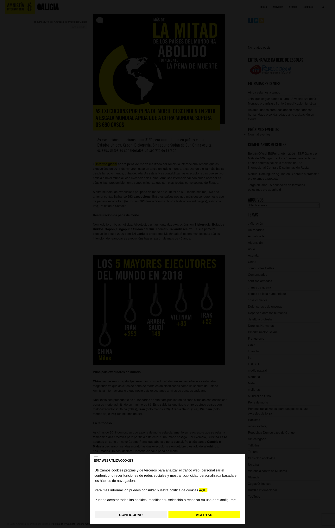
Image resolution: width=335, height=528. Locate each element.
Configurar (131, 515)
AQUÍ (203, 490)
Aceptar (204, 515)
